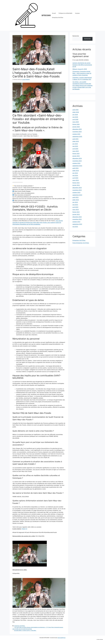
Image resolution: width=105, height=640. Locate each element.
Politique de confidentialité (65, 13)
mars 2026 (75, 122)
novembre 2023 (77, 190)
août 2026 (75, 109)
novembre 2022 (77, 219)
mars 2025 (75, 151)
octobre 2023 (76, 192)
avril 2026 (75, 119)
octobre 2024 (76, 163)
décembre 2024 (77, 158)
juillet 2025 (75, 141)
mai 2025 (75, 146)
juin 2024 (75, 173)
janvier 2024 (76, 185)
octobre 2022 (76, 221)
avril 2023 (75, 207)
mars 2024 (75, 180)
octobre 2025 (76, 134)
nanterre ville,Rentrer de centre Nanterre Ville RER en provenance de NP (82, 64)
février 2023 (76, 212)
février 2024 (76, 182)
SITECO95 (46, 15)
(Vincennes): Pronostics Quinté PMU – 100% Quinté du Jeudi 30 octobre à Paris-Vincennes (81, 73)
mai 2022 (75, 226)
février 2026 (76, 124)
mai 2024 (75, 175)
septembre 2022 (77, 224)
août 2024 (75, 168)
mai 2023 (75, 204)
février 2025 (75, 153)
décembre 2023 (77, 187)
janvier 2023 (76, 214)
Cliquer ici (24, 528)
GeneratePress (61, 637)
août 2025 (75, 139)
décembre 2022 (77, 217)
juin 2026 (75, 114)
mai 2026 (75, 117)
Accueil (54, 13)
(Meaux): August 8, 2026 (79, 69)
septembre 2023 (77, 195)
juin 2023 (75, 202)
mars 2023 (75, 209)
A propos (77, 13)
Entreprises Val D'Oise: (19, 625)
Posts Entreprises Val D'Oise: (80, 243)
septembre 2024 (77, 165)
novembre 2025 (77, 131)
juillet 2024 (75, 170)
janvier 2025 (76, 156)
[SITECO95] (26, 15)
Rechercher (75, 36)
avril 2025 (75, 148)
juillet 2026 (75, 112)
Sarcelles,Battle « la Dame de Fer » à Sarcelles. (25, 630)
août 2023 (75, 197)
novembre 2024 (77, 161)
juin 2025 (75, 144)
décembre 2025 (77, 129)
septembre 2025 (77, 136)
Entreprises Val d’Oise (57, 17)
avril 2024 (75, 178)
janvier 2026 (76, 126)
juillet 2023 (75, 200)
